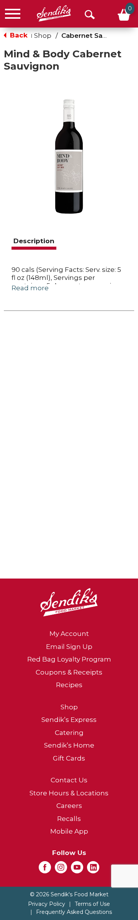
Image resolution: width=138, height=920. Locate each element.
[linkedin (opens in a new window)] (93, 869)
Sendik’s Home (69, 745)
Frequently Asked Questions (74, 912)
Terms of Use (92, 903)
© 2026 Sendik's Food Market (69, 894)
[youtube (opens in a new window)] (77, 869)
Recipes (69, 685)
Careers (69, 805)
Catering (69, 732)
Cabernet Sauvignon (95, 35)
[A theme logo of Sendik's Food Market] (54, 13)
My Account (69, 633)
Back (18, 35)
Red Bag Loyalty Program (69, 659)
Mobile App (69, 831)
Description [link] (33, 241)
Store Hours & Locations (69, 793)
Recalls (69, 818)
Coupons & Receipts (69, 672)
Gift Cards (69, 758)
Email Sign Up (69, 646)
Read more (30, 288)
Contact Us (69, 780)
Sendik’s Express (69, 719)
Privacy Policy (46, 903)
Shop (42, 35)
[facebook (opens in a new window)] (45, 869)
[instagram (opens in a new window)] (61, 869)
